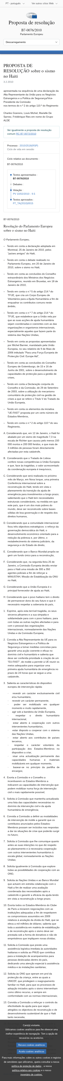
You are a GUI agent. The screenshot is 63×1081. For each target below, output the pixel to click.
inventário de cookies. (31, 1074)
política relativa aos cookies (26, 1070)
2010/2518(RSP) (29, 145)
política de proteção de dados (26, 1066)
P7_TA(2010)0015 (23, 203)
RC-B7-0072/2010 (26, 133)
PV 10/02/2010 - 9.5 (24, 193)
